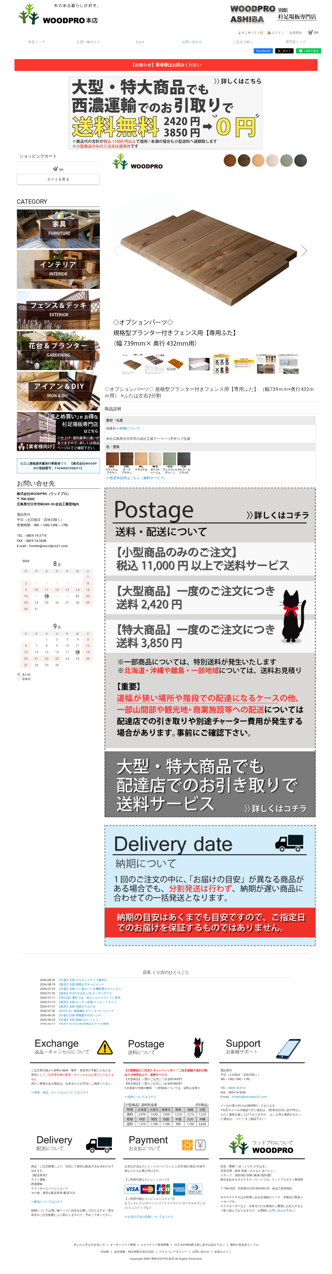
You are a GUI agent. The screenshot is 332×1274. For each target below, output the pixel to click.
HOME (105, 1251)
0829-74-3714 (236, 1088)
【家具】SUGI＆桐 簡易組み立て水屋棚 (83, 1024)
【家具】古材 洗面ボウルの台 (77, 1006)
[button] (116, 250)
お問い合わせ (192, 42)
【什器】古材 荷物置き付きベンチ (79, 1015)
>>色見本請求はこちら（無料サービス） (136, 478)
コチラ (240, 1119)
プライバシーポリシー (173, 1251)
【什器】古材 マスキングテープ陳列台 (82, 980)
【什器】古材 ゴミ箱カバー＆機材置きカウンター (89, 989)
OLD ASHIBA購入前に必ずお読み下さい (200, 1244)
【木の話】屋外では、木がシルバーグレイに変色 (89, 997)
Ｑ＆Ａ (140, 42)
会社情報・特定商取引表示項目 (134, 1251)
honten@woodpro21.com (249, 1097)
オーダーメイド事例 (123, 1244)
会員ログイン (222, 1251)
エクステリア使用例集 (155, 1244)
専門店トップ (296, 42)
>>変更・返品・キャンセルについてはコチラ (59, 1092)
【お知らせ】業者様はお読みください (166, 64)
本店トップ (36, 42)
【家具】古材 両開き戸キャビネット (81, 984)
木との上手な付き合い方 (90, 1244)
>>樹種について (128, 428)
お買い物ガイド (88, 42)
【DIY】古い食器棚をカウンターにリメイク (86, 1011)
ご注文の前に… (244, 42)
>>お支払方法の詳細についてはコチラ (149, 1216)
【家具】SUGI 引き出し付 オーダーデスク (85, 993)
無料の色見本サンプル (244, 1244)
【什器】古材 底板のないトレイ (78, 1019)
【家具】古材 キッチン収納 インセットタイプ (87, 1002)
